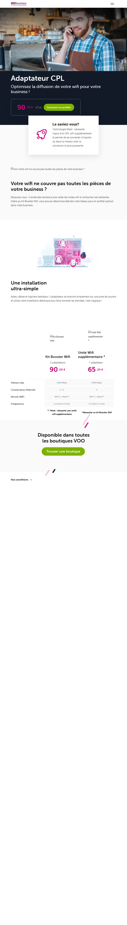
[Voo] (18, 4)
